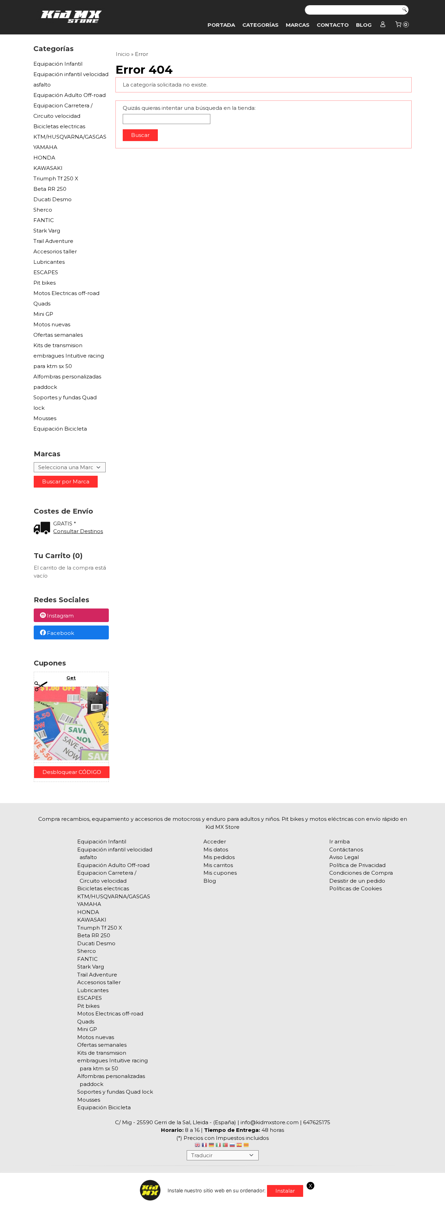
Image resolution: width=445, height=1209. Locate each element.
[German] (211, 1146)
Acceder (214, 841)
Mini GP (43, 314)
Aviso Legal (344, 857)
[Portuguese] (225, 1146)
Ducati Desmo (52, 199)
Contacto (333, 25)
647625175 (316, 1122)
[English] (197, 1146)
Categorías (260, 25)
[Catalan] (246, 1146)
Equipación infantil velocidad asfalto (70, 79)
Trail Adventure (53, 241)
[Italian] (218, 1146)
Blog (364, 25)
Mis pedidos (219, 857)
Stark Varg (46, 230)
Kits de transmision (57, 345)
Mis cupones (220, 872)
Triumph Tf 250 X (55, 178)
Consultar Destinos (78, 531)
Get (71, 677)
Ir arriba (339, 841)
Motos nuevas (51, 324)
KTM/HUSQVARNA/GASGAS (69, 136)
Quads (41, 303)
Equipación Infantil (57, 63)
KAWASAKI (48, 168)
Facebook (60, 633)
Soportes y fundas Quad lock (65, 402)
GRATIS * (64, 523)
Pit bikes (44, 282)
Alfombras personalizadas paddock (67, 381)
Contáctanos (346, 849)
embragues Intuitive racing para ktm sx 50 (68, 360)
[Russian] (232, 1146)
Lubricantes (49, 262)
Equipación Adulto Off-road (69, 95)
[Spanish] (239, 1146)
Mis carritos (218, 865)
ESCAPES (45, 272)
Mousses (44, 418)
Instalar (285, 1190)
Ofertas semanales (58, 335)
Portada (221, 25)
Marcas (297, 25)
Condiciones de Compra (361, 872)
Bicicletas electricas (59, 126)
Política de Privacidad (357, 865)
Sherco (42, 209)
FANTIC (43, 220)
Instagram (60, 615)
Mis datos (215, 849)
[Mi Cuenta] (383, 25)
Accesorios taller (55, 251)
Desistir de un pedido (357, 880)
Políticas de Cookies (355, 888)
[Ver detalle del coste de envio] (43, 529)
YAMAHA (45, 147)
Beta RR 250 (49, 189)
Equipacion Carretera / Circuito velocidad (62, 110)
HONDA (44, 157)
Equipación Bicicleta (60, 428)
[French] (204, 1146)
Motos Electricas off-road (66, 293)
